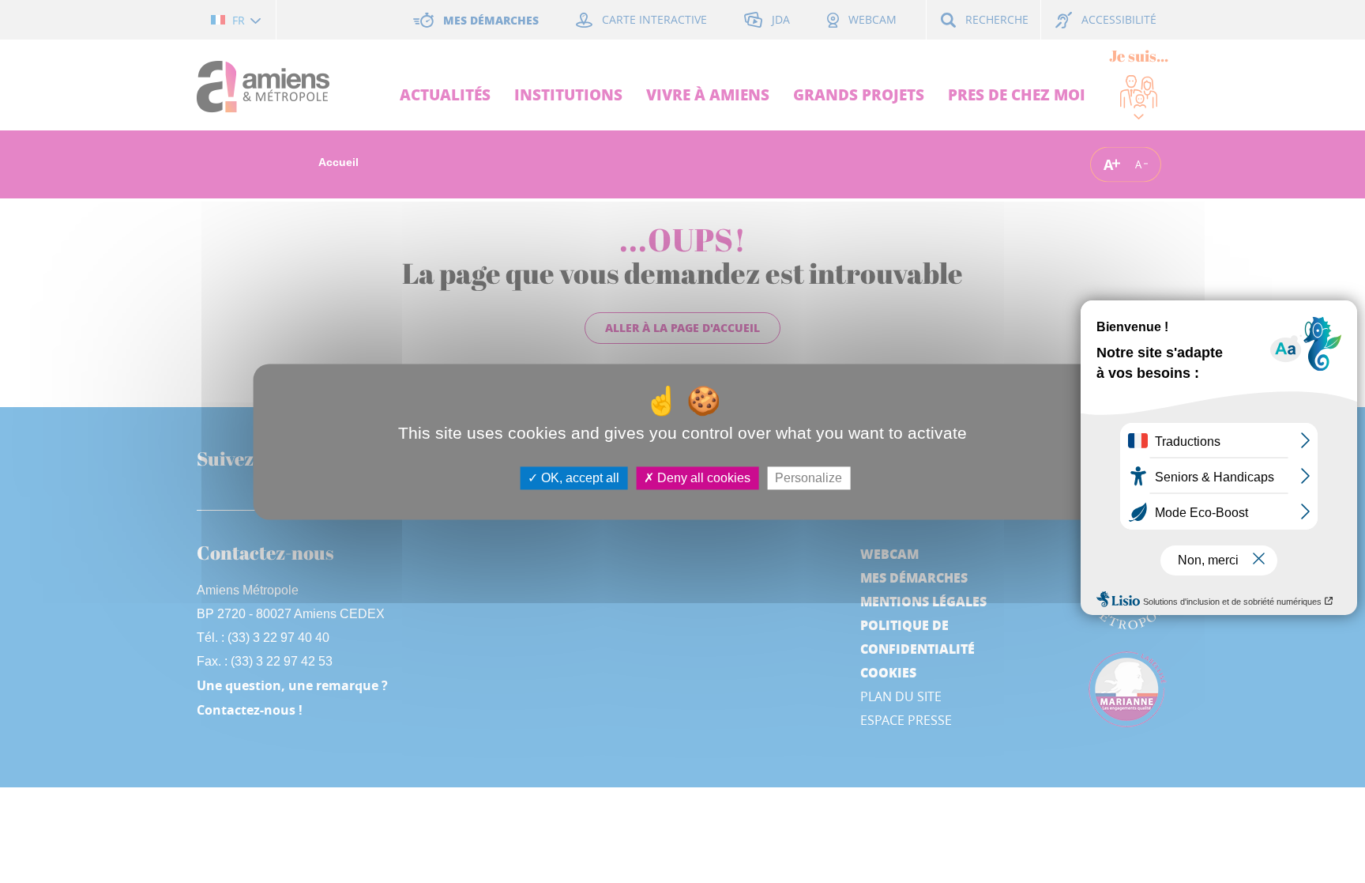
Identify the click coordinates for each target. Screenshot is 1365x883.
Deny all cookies (702, 478)
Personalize (808, 478)
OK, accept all (578, 478)
